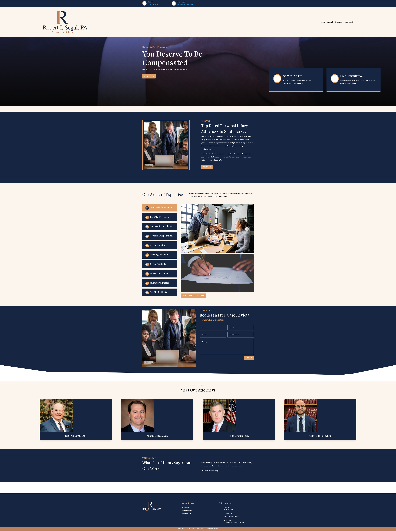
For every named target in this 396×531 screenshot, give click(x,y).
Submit (249, 357)
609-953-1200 (153, 4)
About (330, 22)
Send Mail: (228, 514)
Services (338, 22)
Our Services (187, 511)
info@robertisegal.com (185, 4)
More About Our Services (193, 295)
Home (322, 22)
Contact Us (349, 22)
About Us (207, 167)
